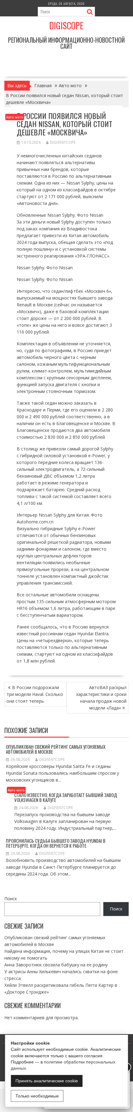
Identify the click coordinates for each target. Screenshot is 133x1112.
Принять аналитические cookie (46, 1080)
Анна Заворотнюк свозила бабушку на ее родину (56, 965)
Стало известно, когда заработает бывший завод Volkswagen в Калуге (65, 797)
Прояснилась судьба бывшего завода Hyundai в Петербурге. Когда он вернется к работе (55, 843)
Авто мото (14, 117)
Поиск (10, 898)
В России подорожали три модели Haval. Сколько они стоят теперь (34, 694)
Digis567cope (62, 142)
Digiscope (66, 25)
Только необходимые (37, 1095)
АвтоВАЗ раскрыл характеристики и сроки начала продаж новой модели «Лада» (101, 697)
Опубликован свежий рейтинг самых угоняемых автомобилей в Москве (55, 749)
